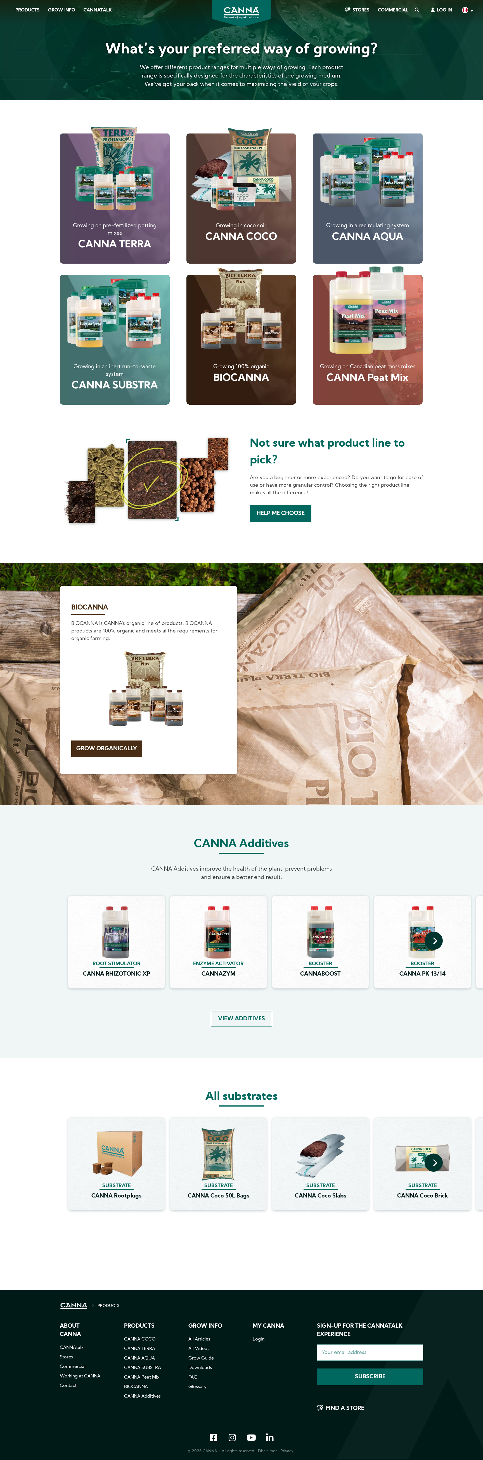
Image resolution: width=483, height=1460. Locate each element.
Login (258, 1339)
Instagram (232, 1438)
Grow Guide (201, 1358)
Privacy (286, 1451)
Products (27, 10)
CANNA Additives (142, 1396)
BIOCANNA (136, 1387)
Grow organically (106, 749)
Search (417, 10)
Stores (361, 10)
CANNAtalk (98, 10)
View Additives (241, 1019)
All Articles (199, 1339)
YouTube (251, 1438)
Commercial (393, 10)
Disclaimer (267, 1451)
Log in (444, 10)
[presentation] (434, 941)
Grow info (205, 1326)
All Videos (198, 1349)
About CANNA (70, 1330)
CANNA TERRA (139, 1349)
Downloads (200, 1368)
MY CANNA (268, 1326)
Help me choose (281, 513)
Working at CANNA (80, 1376)
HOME (74, 1306)
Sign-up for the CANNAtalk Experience (359, 1330)
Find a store (345, 1408)
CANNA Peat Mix (142, 1377)
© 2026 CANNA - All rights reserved (221, 1451)
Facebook (213, 1438)
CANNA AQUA (139, 1358)
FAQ (193, 1377)
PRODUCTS (108, 1306)
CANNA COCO (139, 1339)
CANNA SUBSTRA (142, 1368)
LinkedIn (269, 1438)
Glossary (197, 1387)
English (467, 10)
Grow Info (61, 10)
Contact (68, 1386)
